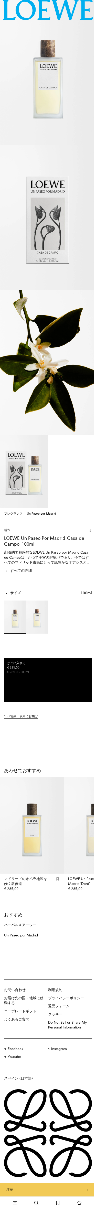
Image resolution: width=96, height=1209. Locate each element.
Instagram (59, 1049)
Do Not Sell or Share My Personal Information (67, 1025)
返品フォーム (59, 1006)
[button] (48, 716)
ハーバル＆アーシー (20, 925)
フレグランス (13, 513)
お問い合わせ (15, 990)
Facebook (15, 1049)
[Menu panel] (15, 1203)
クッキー (55, 1014)
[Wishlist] (58, 1203)
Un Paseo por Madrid (41, 513)
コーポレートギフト (20, 1011)
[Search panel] (36, 1203)
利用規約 (55, 990)
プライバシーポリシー (66, 998)
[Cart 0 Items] (79, 1203)
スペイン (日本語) (18, 1078)
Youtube (14, 1057)
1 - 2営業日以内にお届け (21, 716)
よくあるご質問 (16, 1019)
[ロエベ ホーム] (48, 10)
